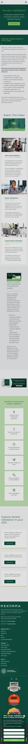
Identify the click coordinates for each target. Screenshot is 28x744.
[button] (7, 2)
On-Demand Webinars (6, 639)
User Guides (4, 655)
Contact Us (3, 633)
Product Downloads (6, 653)
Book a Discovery (5, 661)
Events (2, 637)
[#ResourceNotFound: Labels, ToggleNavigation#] (26, 2)
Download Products (6, 649)
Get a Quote (4, 665)
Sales (3, 659)
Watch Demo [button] (14, 23)
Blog (2, 635)
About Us (3, 631)
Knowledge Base (5, 645)
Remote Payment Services (14, 260)
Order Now (3, 663)
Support (3, 643)
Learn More (10, 543)
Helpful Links (5, 629)
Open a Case (4, 647)
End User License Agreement (8, 651)
